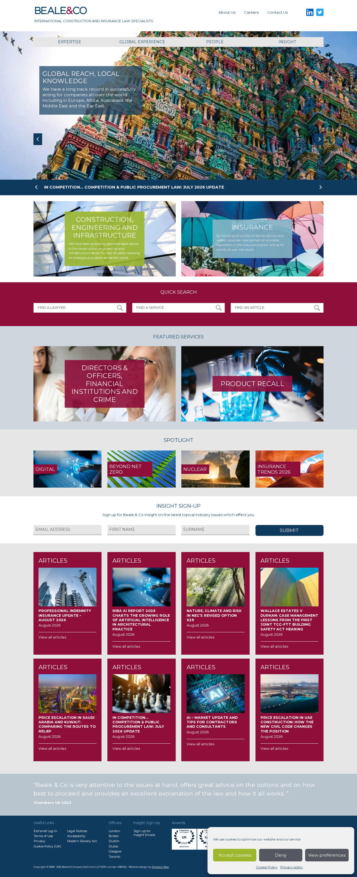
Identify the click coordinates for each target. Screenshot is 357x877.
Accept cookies (234, 855)
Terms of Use (43, 836)
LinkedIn (309, 12)
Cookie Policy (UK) (47, 846)
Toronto (114, 857)
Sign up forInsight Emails (144, 833)
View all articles (52, 637)
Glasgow (115, 851)
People (215, 41)
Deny (280, 855)
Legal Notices (77, 831)
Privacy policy (291, 867)
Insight (287, 41)
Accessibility (76, 836)
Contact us (277, 12)
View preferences (327, 855)
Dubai (113, 846)
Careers (251, 12)
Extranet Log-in (45, 831)
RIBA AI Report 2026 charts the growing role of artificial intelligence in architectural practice (163, 187)
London (114, 831)
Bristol (114, 836)
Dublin (114, 841)
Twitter (320, 12)
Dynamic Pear (160, 867)
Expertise (69, 41)
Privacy (39, 841)
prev (37, 139)
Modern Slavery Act (82, 841)
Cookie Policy (267, 867)
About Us (226, 12)
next (319, 139)
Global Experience (142, 41)
